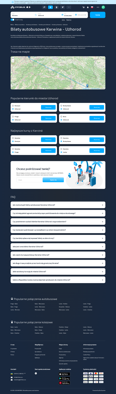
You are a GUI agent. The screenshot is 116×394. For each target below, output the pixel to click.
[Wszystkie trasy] (44, 7)
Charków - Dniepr (63, 327)
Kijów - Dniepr (38, 330)
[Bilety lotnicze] (62, 7)
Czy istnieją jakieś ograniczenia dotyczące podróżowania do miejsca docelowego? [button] (44, 213)
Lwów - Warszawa (40, 307)
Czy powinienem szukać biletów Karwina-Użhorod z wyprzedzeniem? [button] (39, 221)
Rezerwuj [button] (48, 107)
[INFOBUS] (18, 7)
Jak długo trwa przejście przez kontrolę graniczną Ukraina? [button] (36, 263)
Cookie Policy (86, 354)
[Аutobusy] (50, 7)
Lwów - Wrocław (15, 309)
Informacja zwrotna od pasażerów (68, 360)
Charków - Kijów (39, 333)
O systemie (14, 348)
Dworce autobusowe (64, 351)
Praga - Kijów (14, 303)
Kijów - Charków (15, 333)
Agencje (61, 357)
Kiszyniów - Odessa (64, 307)
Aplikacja (37, 357)
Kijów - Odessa (39, 327)
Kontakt (13, 369)
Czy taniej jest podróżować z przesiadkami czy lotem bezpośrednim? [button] (39, 230)
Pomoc (12, 354)
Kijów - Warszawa (40, 303)
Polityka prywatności (89, 351)
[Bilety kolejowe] (56, 7)
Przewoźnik (38, 348)
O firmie (13, 351)
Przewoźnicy (62, 354)
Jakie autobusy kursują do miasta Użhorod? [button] (29, 271)
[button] (68, 7)
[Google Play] (30, 7)
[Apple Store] (27, 7)
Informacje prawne (88, 348)
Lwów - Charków (87, 309)
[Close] (103, 2)
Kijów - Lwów (14, 327)
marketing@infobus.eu (20, 379)
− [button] (13, 61)
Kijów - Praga (14, 307)
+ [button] (13, 58)
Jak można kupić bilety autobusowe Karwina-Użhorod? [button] (34, 205)
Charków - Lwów (87, 307)
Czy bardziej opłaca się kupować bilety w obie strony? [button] (33, 238)
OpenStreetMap (95, 88)
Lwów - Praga (87, 303)
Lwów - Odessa (87, 327)
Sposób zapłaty (63, 363)
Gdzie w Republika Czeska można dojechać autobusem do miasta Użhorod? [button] (41, 280)
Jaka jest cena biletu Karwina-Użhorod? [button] (28, 246)
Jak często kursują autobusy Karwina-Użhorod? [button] (31, 255)
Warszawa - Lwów (64, 309)
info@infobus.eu (18, 377)
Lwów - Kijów (62, 333)
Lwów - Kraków (63, 303)
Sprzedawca (38, 351)
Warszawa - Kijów (40, 309)
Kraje (60, 348)
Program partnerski (40, 354)
